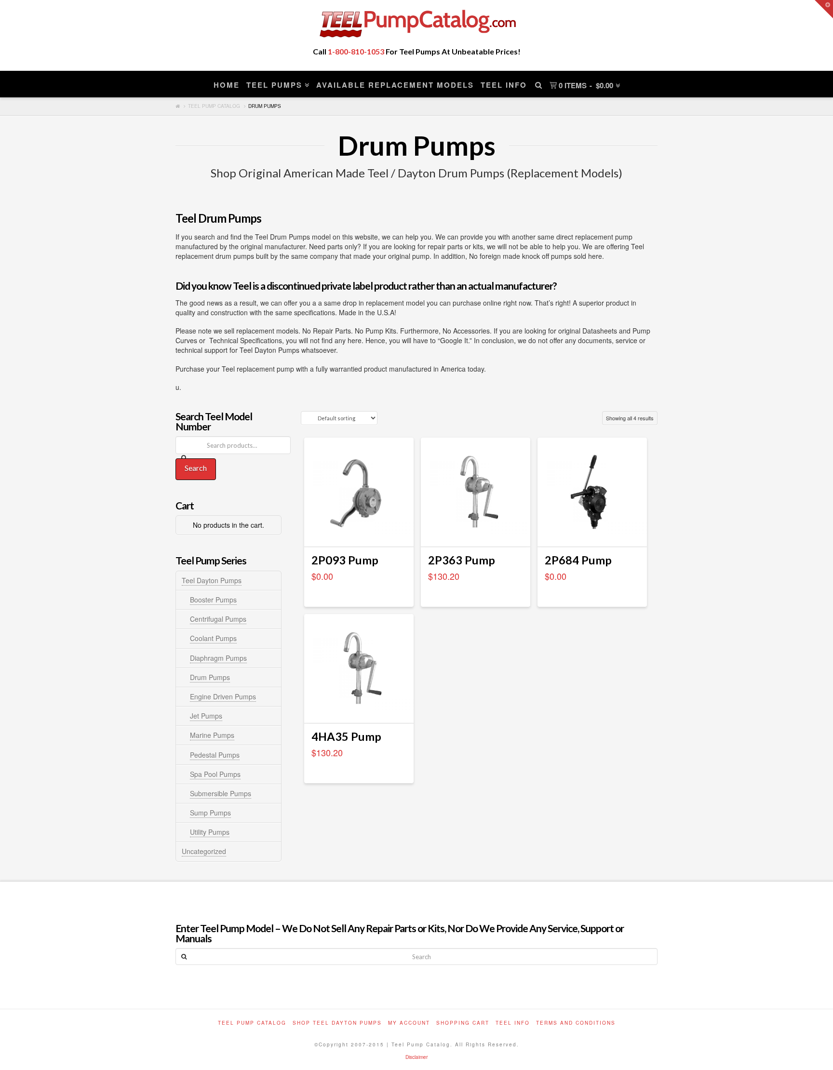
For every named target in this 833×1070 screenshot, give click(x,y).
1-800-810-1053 (356, 51)
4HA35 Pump (346, 736)
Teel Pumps (274, 85)
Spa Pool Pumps (215, 774)
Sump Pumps (210, 812)
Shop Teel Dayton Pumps (337, 1022)
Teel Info (504, 85)
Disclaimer (416, 1057)
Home (227, 85)
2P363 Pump (461, 560)
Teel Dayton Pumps (212, 580)
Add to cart (475, 530)
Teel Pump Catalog (214, 106)
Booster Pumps (213, 599)
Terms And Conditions (576, 1022)
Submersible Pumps (220, 793)
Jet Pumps (206, 716)
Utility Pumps (209, 832)
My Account (409, 1022)
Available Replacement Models (395, 85)
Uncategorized (204, 851)
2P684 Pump (578, 560)
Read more (359, 530)
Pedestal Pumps (215, 755)
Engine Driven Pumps (223, 696)
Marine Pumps (212, 735)
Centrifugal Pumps (218, 619)
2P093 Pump (344, 560)
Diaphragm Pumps (218, 658)
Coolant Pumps (213, 638)
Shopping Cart (462, 1022)
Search (196, 467)
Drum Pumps (210, 677)
